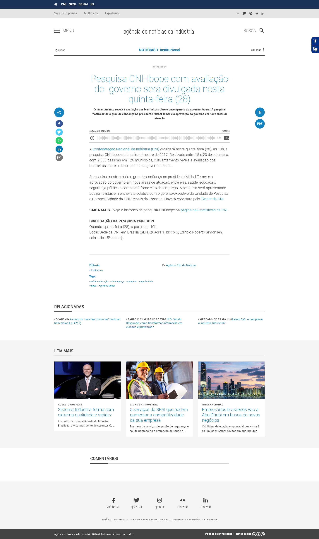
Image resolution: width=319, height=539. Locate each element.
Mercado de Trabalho (216, 319)
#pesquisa (131, 281)
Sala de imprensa (176, 519)
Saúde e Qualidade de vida (147, 319)
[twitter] (244, 13)
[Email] (59, 157)
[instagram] (251, 13)
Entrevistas (121, 519)
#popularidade (146, 281)
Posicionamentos (153, 519)
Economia (63, 319)
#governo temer (107, 285)
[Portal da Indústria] (55, 4)
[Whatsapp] (59, 140)
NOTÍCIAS (147, 49)
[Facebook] (59, 123)
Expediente (112, 13)
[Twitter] (59, 132)
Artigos (135, 519)
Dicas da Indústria (144, 404)
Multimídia (91, 13)
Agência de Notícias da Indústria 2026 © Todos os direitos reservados (93, 534)
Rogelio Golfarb (70, 404)
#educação (102, 281)
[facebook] (238, 13)
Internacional (212, 404)
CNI (63, 4)
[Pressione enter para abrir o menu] (57, 31)
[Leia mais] (87, 380)
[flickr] (256, 13)
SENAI (83, 4)
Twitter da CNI (212, 198)
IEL (93, 4)
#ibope (92, 285)
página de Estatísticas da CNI (204, 209)
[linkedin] (263, 13)
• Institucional (96, 270)
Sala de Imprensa (65, 13)
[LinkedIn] (59, 149)
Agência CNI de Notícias (181, 265)
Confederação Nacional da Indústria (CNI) (125, 148)
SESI (72, 4)
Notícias (107, 519)
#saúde (93, 281)
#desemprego (117, 281)
